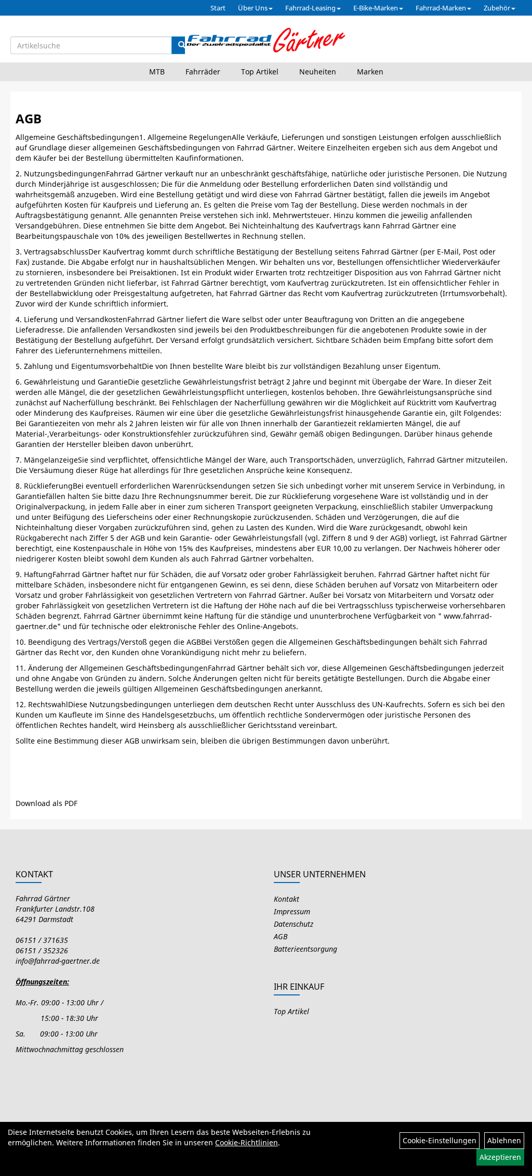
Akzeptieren (500, 1157)
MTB (157, 71)
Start (217, 7)
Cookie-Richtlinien (246, 1142)
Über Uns (253, 7)
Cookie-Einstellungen (439, 1140)
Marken (370, 71)
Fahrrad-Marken (441, 7)
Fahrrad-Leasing (310, 7)
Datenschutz (293, 924)
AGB (280, 936)
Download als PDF (46, 803)
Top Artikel (259, 71)
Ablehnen (504, 1140)
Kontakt (286, 899)
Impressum (292, 911)
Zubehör (497, 7)
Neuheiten (317, 71)
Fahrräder (202, 71)
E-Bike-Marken (375, 7)
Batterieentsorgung (305, 949)
